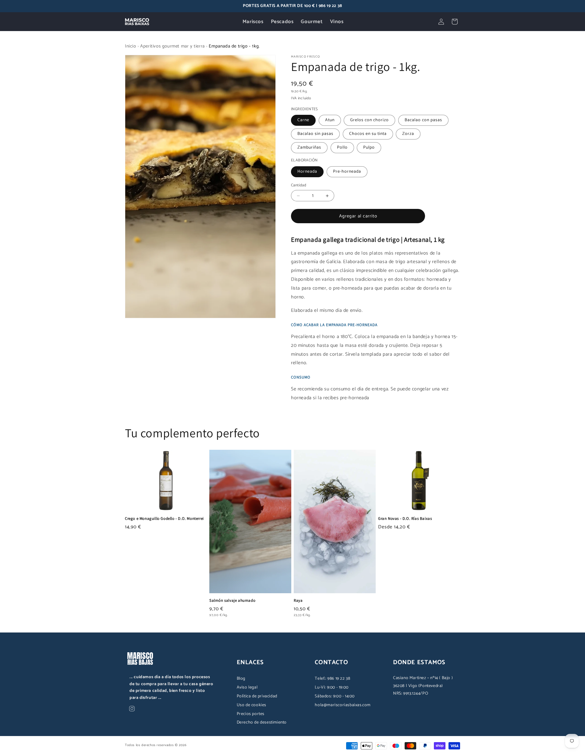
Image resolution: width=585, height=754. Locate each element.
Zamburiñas (309, 147)
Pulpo (369, 147)
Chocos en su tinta (368, 133)
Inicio (130, 46)
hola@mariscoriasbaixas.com (342, 705)
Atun (330, 120)
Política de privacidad (257, 696)
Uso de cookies (251, 705)
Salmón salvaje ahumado (232, 600)
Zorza (408, 133)
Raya (298, 600)
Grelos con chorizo (369, 120)
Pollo (342, 147)
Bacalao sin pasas (315, 133)
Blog (241, 678)
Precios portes (250, 713)
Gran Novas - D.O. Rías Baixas (405, 518)
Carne (303, 120)
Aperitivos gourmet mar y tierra (172, 46)
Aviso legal (247, 687)
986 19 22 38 (330, 5)
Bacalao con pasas (423, 120)
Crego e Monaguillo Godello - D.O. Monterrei (164, 518)
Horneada (307, 171)
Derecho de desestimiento (262, 722)
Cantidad (298, 185)
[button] (454, 21)
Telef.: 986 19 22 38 (332, 678)
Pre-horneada (347, 171)
